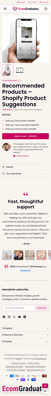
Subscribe (41, 308)
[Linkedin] (24, 316)
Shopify (19, 358)
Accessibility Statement (35, 366)
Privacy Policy (33, 363)
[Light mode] (45, 385)
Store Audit (32, 2)
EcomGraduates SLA (36, 370)
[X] (14, 316)
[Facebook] (4, 316)
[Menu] (5, 9)
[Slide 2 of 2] (19, 70)
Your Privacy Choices (16, 370)
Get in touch (44, 2)
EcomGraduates (39, 358)
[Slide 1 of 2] (7, 70)
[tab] (7, 255)
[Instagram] (9, 316)
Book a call (21, 2)
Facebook (25, 270)
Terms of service (18, 363)
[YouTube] (19, 316)
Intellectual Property (14, 366)
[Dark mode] (45, 391)
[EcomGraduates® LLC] (25, 9)
